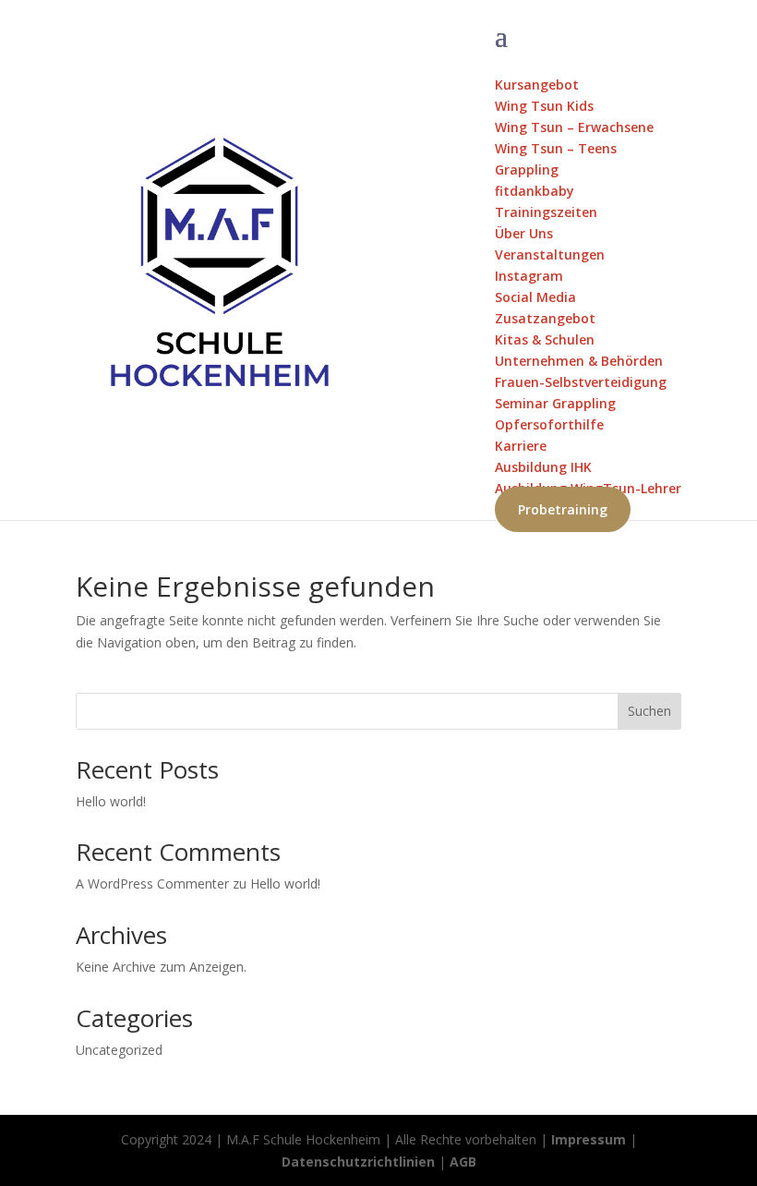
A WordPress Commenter (152, 883)
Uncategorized (119, 1050)
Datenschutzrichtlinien (358, 1161)
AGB (463, 1161)
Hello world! (111, 801)
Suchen (649, 711)
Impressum (588, 1139)
